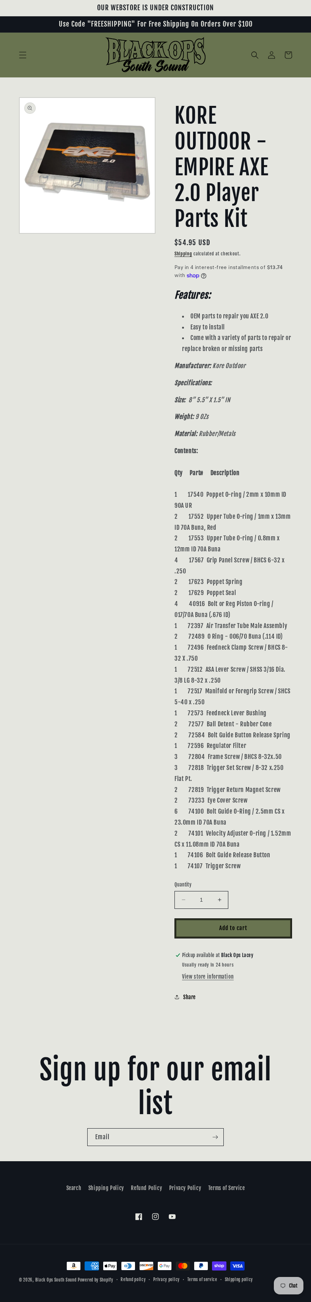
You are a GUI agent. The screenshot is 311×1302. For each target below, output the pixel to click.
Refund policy (133, 1279)
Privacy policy (166, 1279)
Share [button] (189, 997)
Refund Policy (146, 1188)
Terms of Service (226, 1188)
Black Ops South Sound (56, 1280)
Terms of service (202, 1279)
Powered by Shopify (95, 1280)
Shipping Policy (106, 1188)
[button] (22, 55)
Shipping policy (239, 1279)
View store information (208, 976)
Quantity (183, 885)
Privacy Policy (185, 1188)
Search (74, 1188)
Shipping (183, 254)
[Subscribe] (215, 1137)
